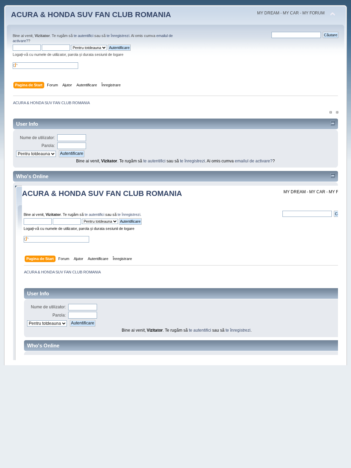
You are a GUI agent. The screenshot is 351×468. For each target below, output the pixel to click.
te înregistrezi (118, 36)
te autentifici (83, 36)
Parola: (48, 145)
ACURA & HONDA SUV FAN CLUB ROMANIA (91, 14)
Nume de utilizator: (37, 137)
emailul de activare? (254, 161)
